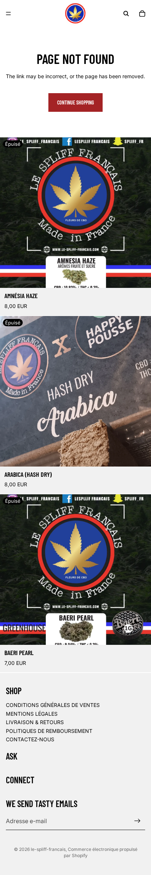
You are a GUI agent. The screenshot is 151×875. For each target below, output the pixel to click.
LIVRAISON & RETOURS (35, 722)
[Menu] (8, 13)
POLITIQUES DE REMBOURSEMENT (49, 731)
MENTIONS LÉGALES (32, 713)
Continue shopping (75, 102)
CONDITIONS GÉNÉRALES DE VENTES (53, 705)
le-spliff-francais (48, 849)
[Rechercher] (126, 13)
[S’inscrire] (137, 821)
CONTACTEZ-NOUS (30, 739)
